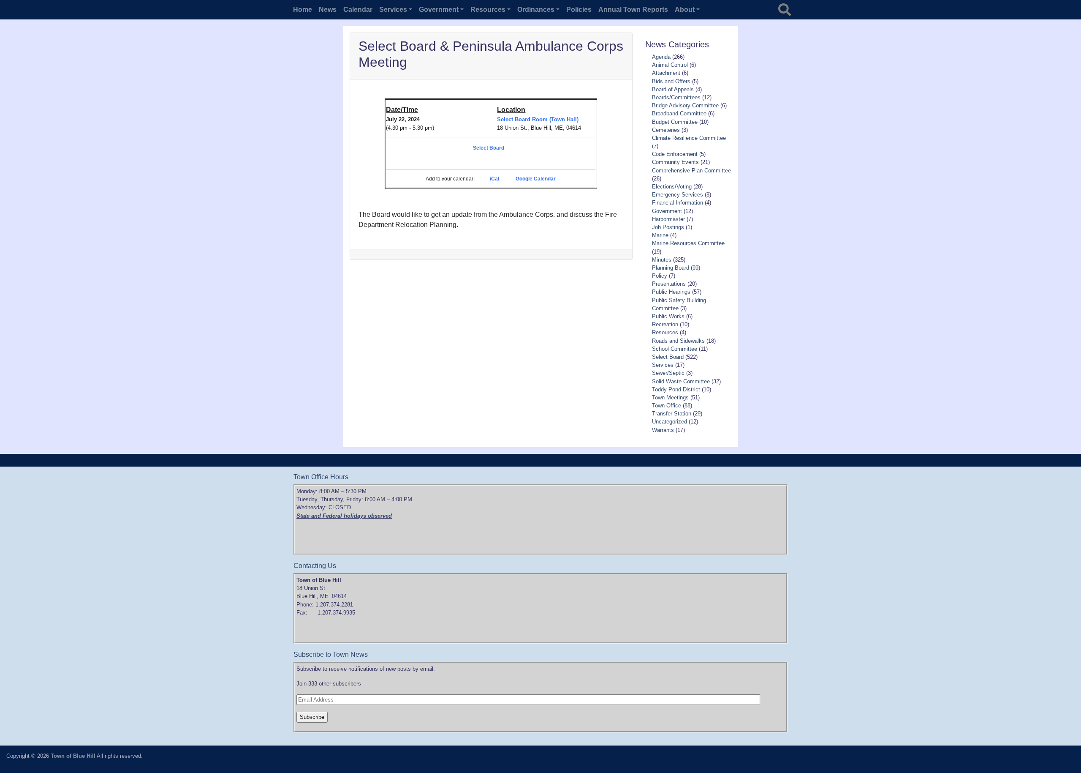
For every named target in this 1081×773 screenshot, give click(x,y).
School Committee (674, 349)
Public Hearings (671, 292)
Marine (660, 235)
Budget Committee (675, 122)
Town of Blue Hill (73, 756)
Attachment (666, 73)
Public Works (668, 316)
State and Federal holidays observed (344, 516)
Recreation (665, 324)
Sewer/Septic (668, 373)
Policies (579, 9)
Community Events (675, 162)
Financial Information (677, 202)
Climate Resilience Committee (689, 138)
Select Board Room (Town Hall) (538, 119)
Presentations (669, 284)
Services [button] (393, 9)
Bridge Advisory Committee (685, 105)
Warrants (663, 430)
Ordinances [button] (535, 9)
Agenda (661, 57)
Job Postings (668, 227)
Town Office (666, 405)
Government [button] (439, 9)
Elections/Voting (672, 186)
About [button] (685, 9)
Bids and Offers (671, 81)
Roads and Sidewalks (678, 341)
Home (302, 9)
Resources (665, 332)
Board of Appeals (673, 89)
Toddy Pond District (676, 389)
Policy (659, 276)
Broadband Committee (679, 113)
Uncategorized (669, 421)
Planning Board (670, 268)
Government (667, 211)
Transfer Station (671, 413)
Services (663, 365)
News (328, 9)
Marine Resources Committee (688, 243)
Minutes (661, 260)
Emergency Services (677, 194)
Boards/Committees (676, 97)
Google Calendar (536, 179)
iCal (494, 179)
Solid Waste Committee (681, 381)
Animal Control (670, 65)
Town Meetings (670, 397)
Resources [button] (487, 9)
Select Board (488, 148)
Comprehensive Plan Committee (691, 170)
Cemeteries (666, 130)
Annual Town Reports (633, 9)
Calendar (357, 9)
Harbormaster (668, 219)
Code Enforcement (675, 154)
